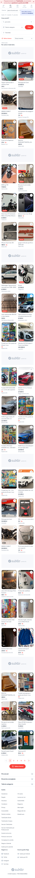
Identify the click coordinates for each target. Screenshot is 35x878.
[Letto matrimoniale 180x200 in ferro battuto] (9, 307)
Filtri (29, 27)
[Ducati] (26, 278)
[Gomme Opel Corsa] (9, 641)
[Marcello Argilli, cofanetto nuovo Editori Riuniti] (26, 612)
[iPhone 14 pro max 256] (9, 235)
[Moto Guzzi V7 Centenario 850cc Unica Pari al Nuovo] (9, 207)
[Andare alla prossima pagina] (29, 760)
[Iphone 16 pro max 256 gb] (26, 207)
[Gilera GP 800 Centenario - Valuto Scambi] (26, 715)
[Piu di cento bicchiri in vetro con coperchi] (26, 539)
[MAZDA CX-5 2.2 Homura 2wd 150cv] (26, 381)
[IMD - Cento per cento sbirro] (26, 511)
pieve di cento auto (12, 10)
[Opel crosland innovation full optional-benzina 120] (26, 307)
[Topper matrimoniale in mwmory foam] (9, 75)
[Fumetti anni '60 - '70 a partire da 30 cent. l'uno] (9, 483)
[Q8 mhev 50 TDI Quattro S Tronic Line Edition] (26, 336)
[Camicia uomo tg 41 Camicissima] (26, 641)
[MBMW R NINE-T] (9, 104)
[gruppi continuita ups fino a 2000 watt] (26, 235)
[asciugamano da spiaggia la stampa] (26, 104)
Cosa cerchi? (5, 18)
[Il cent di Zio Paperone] (9, 133)
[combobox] (17, 22)
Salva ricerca (7, 38)
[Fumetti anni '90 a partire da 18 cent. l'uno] (9, 336)
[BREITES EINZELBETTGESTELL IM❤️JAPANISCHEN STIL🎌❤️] (26, 133)
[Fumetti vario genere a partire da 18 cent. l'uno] (26, 686)
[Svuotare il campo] (31, 22)
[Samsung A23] (26, 743)
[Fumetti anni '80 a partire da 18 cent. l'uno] (26, 409)
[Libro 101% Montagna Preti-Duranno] (9, 584)
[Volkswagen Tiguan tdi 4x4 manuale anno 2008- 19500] (9, 278)
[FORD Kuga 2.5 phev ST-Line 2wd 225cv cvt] (9, 409)
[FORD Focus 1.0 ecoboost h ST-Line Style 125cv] (26, 438)
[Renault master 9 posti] (9, 743)
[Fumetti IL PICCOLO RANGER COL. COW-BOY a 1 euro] (9, 438)
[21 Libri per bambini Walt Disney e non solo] (9, 612)
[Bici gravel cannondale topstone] (26, 178)
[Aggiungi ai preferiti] (14, 63)
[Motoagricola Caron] (26, 75)
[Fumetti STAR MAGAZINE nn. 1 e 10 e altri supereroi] (9, 381)
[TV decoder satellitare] (26, 584)
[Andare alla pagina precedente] (6, 760)
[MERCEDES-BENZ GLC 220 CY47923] (26, 483)
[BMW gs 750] (9, 178)
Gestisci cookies (5, 814)
